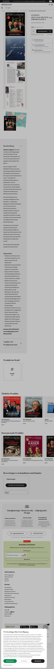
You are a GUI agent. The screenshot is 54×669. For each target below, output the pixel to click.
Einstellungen (24, 661)
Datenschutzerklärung (7, 665)
